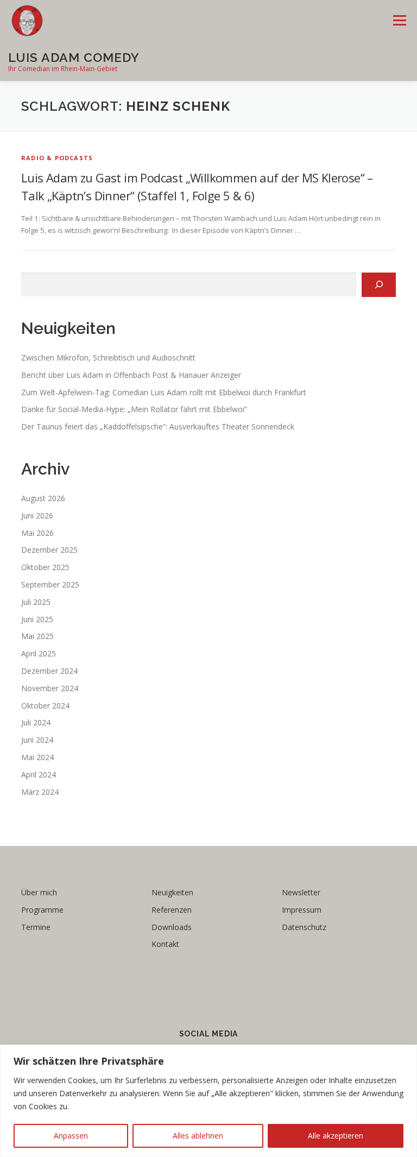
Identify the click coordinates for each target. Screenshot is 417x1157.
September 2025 (50, 584)
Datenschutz (304, 927)
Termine (35, 927)
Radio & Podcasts (57, 158)
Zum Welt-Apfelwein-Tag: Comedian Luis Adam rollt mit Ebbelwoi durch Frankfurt (163, 392)
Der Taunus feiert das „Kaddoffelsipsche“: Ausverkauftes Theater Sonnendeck (157, 426)
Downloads (171, 927)
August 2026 (43, 498)
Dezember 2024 (49, 671)
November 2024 (49, 688)
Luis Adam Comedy (74, 57)
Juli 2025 (35, 602)
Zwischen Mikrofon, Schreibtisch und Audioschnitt (108, 357)
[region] (208, 1101)
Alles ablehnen (198, 1135)
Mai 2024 (37, 757)
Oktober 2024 (45, 705)
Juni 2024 (37, 740)
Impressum (301, 910)
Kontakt (165, 944)
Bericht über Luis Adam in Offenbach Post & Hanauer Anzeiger (131, 375)
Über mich (39, 892)
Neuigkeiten (172, 892)
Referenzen (171, 910)
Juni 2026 (37, 515)
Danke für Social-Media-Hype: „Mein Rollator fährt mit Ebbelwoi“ (134, 409)
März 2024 (40, 792)
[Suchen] (379, 285)
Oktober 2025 (45, 567)
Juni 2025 (37, 619)
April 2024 (38, 774)
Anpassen (71, 1135)
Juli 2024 (35, 722)
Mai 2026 (37, 533)
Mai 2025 (37, 636)
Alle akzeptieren (335, 1135)
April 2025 (38, 653)
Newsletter (301, 892)
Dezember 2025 (49, 550)
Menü (399, 20)
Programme (42, 910)
